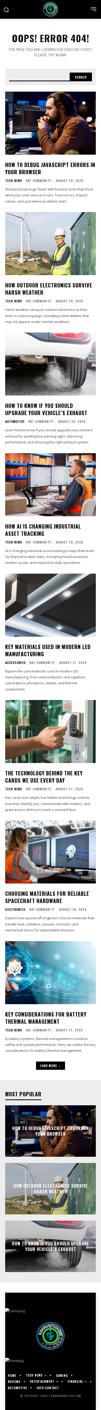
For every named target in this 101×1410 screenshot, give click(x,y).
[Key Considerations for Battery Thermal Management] (50, 972)
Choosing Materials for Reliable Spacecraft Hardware (47, 897)
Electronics (15, 909)
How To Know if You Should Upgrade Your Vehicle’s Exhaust (46, 409)
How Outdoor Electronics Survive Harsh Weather (48, 288)
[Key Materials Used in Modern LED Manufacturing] (50, 605)
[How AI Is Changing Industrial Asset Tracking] (50, 484)
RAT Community (38, 180)
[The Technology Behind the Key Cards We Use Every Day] (50, 731)
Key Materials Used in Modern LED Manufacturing (48, 650)
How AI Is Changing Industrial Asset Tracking (43, 529)
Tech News (13, 180)
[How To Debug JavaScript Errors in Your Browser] (50, 123)
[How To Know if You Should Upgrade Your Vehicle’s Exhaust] (50, 364)
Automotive (15, 421)
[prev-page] (77, 1114)
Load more (48, 1065)
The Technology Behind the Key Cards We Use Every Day (44, 776)
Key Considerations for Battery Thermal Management (45, 1017)
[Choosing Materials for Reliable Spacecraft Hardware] (50, 851)
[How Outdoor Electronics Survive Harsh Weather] (50, 243)
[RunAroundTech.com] (50, 9)
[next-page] (87, 1114)
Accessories (15, 662)
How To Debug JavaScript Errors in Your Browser (50, 168)
